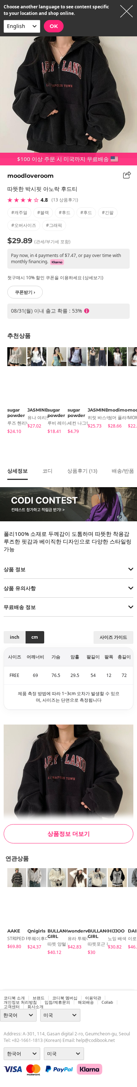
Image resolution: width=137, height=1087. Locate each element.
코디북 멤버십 (64, 997)
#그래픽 (54, 225)
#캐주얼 (19, 212)
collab (107, 1002)
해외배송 (86, 1002)
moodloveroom (30, 175)
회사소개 (35, 1006)
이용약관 (93, 997)
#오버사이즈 (23, 225)
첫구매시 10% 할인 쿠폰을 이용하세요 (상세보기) (55, 277)
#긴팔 (108, 212)
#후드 (65, 212)
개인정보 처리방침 (20, 1002)
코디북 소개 (14, 997)
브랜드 (39, 997)
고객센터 (12, 1006)
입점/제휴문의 (57, 1002)
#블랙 (43, 212)
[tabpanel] (13, 392)
